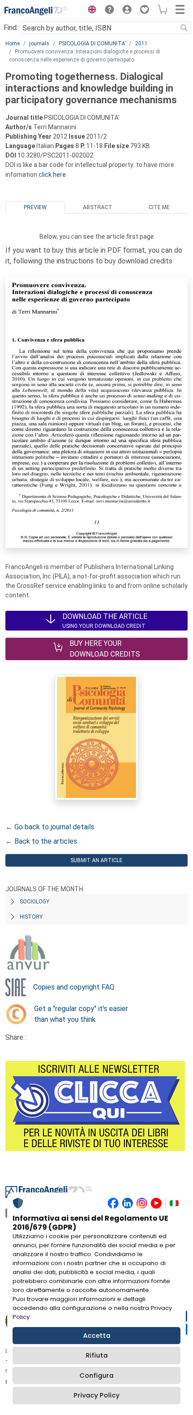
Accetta (96, 1335)
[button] (90, 11)
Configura (96, 1375)
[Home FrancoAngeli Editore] (35, 11)
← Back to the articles (41, 841)
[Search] (184, 28)
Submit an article (96, 860)
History (31, 917)
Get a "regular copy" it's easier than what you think (81, 1014)
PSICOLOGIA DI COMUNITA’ (92, 43)
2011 (141, 43)
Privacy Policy (96, 1395)
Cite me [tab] (159, 207)
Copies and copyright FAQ (73, 987)
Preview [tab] (35, 207)
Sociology (34, 901)
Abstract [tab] (97, 207)
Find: (11, 27)
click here (52, 174)
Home (12, 43)
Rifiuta (97, 1355)
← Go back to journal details (49, 827)
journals (39, 43)
